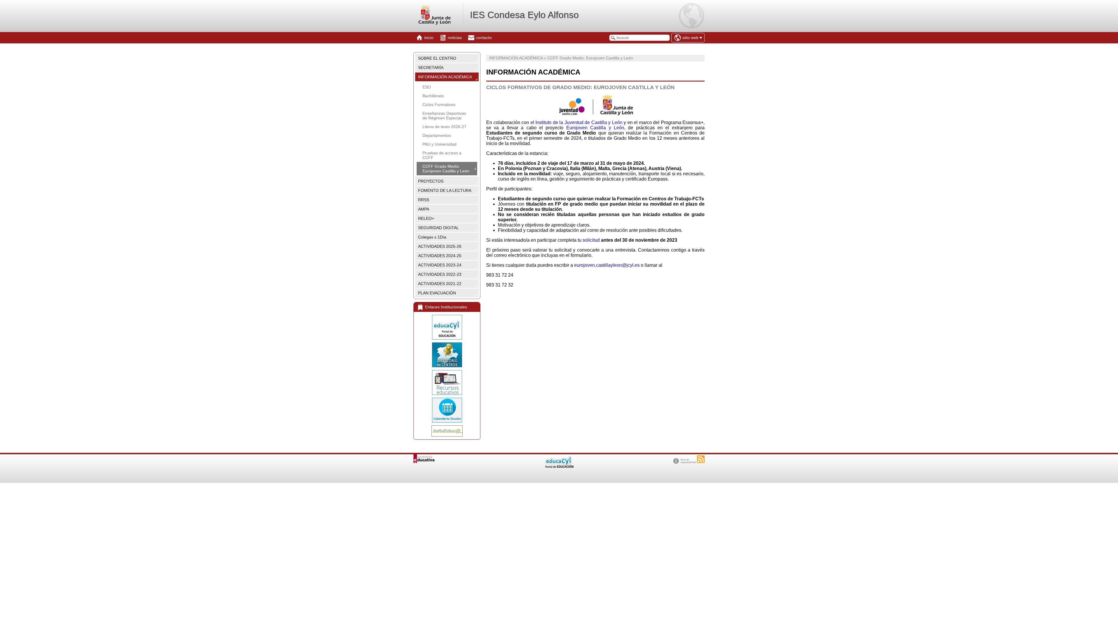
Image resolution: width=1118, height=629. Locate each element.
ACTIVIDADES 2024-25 (439, 255)
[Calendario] (447, 410)
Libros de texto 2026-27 (444, 126)
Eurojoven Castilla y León (595, 127)
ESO (426, 87)
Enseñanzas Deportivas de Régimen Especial (444, 115)
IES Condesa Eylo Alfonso (524, 15)
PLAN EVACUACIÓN (437, 293)
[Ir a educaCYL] (559, 466)
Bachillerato (433, 95)
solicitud (592, 240)
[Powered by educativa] (424, 458)
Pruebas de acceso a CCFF (441, 155)
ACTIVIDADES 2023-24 (439, 265)
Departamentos (436, 135)
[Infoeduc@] (447, 431)
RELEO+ (426, 218)
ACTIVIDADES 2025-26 (439, 246)
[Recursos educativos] (447, 382)
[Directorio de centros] (447, 354)
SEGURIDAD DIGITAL (438, 227)
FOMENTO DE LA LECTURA (444, 190)
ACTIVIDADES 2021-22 (439, 283)
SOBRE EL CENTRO (437, 58)
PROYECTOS (430, 181)
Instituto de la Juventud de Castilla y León (578, 122)
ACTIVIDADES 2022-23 (439, 274)
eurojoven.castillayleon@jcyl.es (607, 265)
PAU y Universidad (439, 144)
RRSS (423, 199)
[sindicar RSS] (701, 459)
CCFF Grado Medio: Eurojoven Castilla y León (445, 168)
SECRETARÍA (430, 67)
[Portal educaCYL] (447, 327)
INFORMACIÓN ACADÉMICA (445, 77)
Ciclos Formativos (438, 104)
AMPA (423, 209)
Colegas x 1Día (432, 237)
